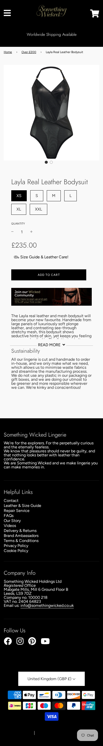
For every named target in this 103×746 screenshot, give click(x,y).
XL (18, 209)
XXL (38, 209)
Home (8, 52)
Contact (11, 500)
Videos (10, 525)
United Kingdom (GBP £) (50, 678)
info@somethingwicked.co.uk (47, 605)
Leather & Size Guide (22, 505)
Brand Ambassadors (21, 535)
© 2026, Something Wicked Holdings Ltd (50, 728)
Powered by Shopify (51, 733)
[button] (46, 162)
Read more (50, 344)
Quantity (18, 223)
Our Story (12, 520)
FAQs (9, 515)
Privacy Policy (16, 545)
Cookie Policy (16, 550)
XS (19, 195)
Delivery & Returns (20, 530)
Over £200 (29, 52)
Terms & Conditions (21, 540)
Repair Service (17, 510)
